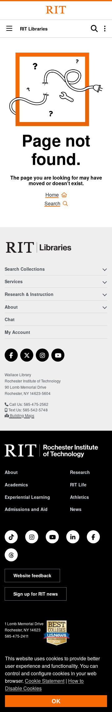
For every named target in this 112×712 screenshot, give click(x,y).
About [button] (11, 307)
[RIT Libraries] (39, 247)
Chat (10, 319)
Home (52, 194)
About (11, 472)
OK (56, 701)
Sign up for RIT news (35, 594)
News (76, 509)
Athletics (79, 497)
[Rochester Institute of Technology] (56, 10)
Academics (16, 484)
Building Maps (21, 415)
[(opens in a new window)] (11, 355)
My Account (17, 332)
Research (80, 472)
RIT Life (78, 484)
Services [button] (14, 281)
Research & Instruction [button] (29, 294)
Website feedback (32, 575)
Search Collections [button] (25, 269)
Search (52, 203)
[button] (9, 29)
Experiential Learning (27, 497)
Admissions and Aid (26, 509)
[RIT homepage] (51, 451)
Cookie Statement (44, 680)
